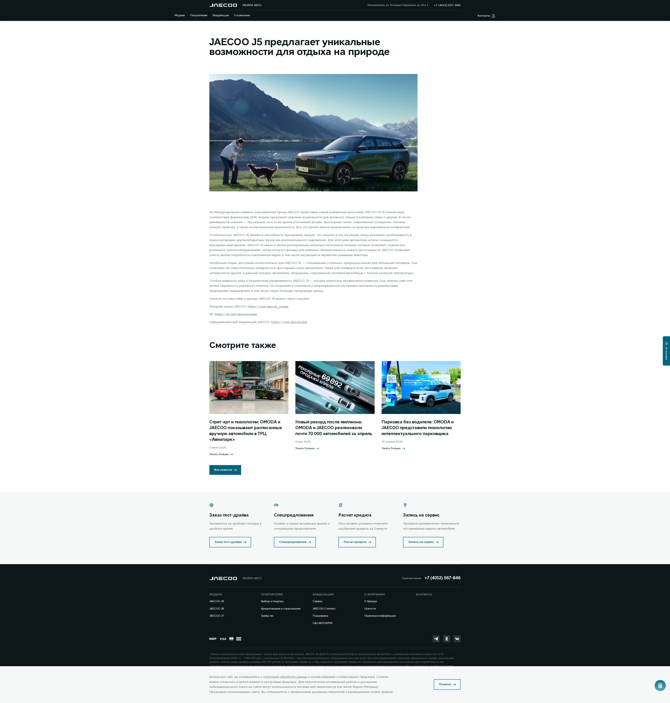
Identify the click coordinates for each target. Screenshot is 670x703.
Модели (179, 15)
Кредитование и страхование (280, 608)
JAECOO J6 (216, 601)
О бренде (370, 601)
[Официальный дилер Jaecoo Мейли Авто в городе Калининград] (223, 5)
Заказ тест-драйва (228, 542)
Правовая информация (380, 616)
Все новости (223, 470)
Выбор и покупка (272, 601)
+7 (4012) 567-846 (442, 578)
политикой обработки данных (285, 677)
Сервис (318, 601)
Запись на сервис (421, 542)
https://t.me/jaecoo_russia (268, 306)
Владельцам (221, 15)
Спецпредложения (292, 542)
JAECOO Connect (324, 608)
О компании (242, 15)
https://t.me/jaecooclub (289, 322)
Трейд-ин (267, 616)
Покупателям (198, 15)
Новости (370, 608)
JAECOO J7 (216, 616)
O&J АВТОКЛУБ (323, 623)
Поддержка (320, 616)
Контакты (424, 594)
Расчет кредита (355, 542)
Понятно (445, 684)
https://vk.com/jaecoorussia (236, 314)
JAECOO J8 (216, 608)
